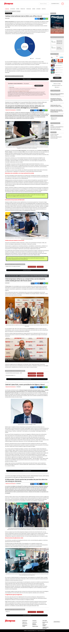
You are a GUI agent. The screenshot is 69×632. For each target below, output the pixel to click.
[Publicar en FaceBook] (39, 19)
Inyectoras (59, 48)
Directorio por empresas (55, 129)
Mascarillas (59, 43)
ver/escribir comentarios (27, 270)
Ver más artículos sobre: (12, 276)
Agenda (33, 8)
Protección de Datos (45, 623)
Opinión (17, 8)
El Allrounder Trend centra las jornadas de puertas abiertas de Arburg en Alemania (56, 110)
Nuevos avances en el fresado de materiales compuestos (57, 94)
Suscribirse (57, 77)
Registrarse (24, 622)
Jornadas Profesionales (54, 134)
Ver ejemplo (26, 83)
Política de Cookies (45, 625)
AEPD (40, 95)
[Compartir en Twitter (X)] (41, 19)
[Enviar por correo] (36, 19)
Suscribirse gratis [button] (55, 3)
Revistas (43, 8)
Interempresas (32, 328)
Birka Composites (22, 150)
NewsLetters (24, 623)
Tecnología (28, 8)
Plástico (7, 8)
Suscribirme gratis (38, 85)
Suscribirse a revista (24, 626)
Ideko (24, 151)
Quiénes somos (35, 626)
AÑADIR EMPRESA (57, 621)
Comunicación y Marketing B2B (56, 137)
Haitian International (9, 21)
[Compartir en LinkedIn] (44, 19)
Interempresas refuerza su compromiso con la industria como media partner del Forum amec (56, 100)
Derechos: (11, 94)
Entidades (38, 8)
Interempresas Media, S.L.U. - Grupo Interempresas (36, 630)
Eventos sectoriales (54, 138)
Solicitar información (31, 266)
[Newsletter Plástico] (57, 65)
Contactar (34, 620)
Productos (23, 8)
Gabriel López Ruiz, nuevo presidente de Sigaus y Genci (56, 106)
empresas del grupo (36, 93)
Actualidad (12, 8)
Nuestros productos (34, 624)
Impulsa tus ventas (53, 135)
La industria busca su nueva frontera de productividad (33, 276)
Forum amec (8, 286)
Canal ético (34, 622)
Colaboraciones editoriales (45, 628)
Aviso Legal (45, 620)
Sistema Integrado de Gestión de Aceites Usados (30, 390)
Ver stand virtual (40, 266)
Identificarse (24, 620)
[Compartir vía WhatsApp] (47, 19)
